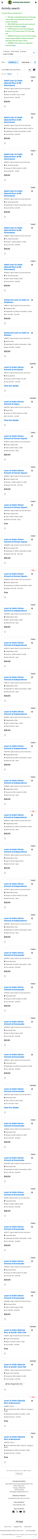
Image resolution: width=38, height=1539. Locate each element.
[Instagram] (24, 1512)
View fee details (11, 386)
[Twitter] (17, 1512)
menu (2, 2)
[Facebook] (13, 1512)
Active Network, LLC (10, 1534)
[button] (17, 62)
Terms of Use (19, 1530)
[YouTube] (20, 1512)
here (24, 26)
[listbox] (12, 74)
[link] (17, 83)
